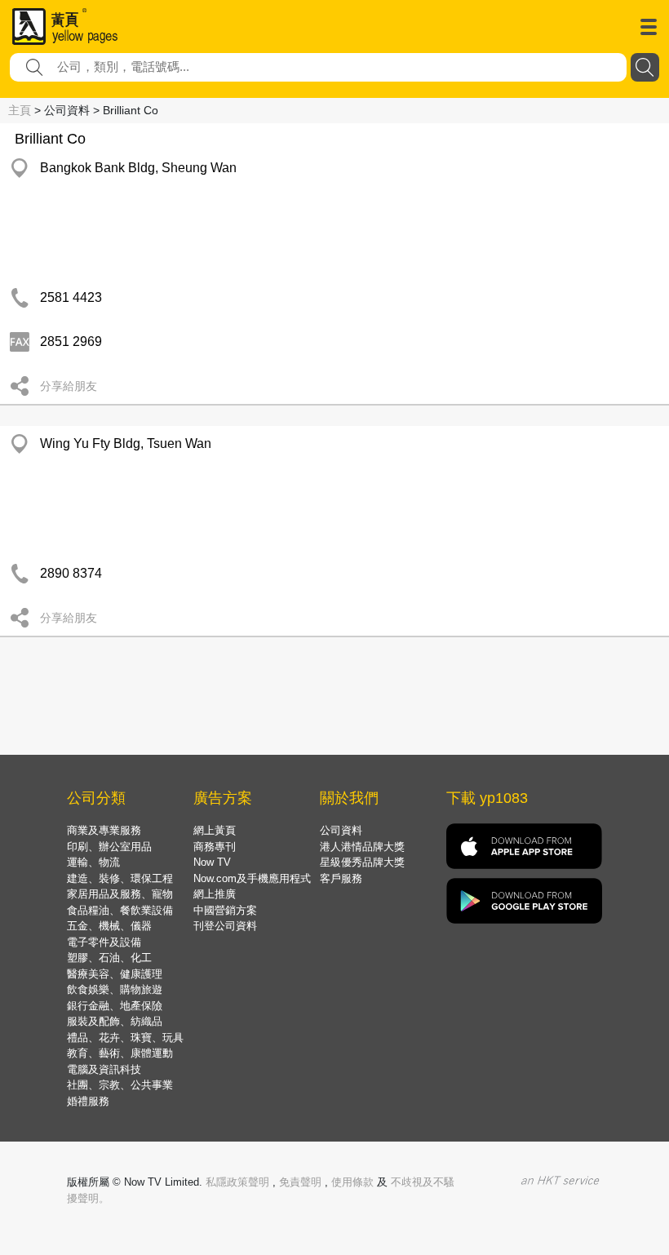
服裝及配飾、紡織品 (114, 1021)
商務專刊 (214, 846)
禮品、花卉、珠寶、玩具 (125, 1037)
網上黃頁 (214, 830)
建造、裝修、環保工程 (120, 878)
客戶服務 (341, 878)
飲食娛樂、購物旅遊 (114, 989)
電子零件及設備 (104, 942)
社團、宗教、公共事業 (120, 1085)
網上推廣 (214, 894)
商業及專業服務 (104, 830)
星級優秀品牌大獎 (362, 862)
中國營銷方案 (225, 910)
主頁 (19, 110)
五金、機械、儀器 (109, 926)
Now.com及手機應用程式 (252, 878)
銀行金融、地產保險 (114, 1006)
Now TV (212, 862)
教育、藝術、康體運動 (120, 1053)
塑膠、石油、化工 (109, 957)
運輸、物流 (93, 862)
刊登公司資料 (225, 926)
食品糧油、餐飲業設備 (120, 910)
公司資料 (341, 830)
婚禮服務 (88, 1101)
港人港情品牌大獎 (362, 846)
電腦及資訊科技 (104, 1069)
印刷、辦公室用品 (109, 846)
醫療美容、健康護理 (114, 974)
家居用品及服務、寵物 (120, 894)
